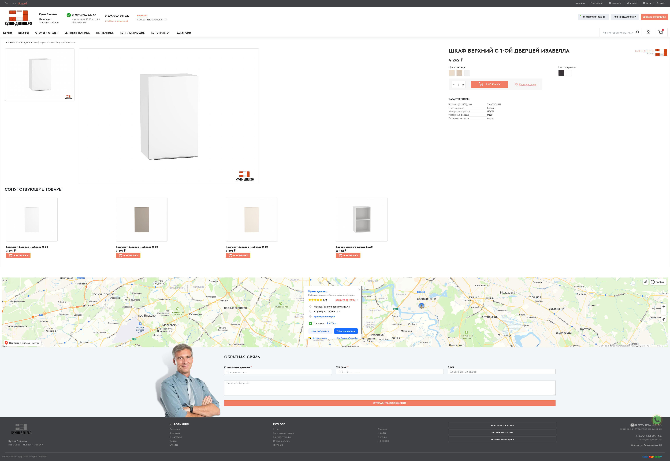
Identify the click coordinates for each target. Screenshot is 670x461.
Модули (25, 42)
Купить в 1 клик (528, 84)
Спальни (382, 429)
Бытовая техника (77, 32)
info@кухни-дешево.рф (116, 21)
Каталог (13, 42)
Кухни (7, 32)
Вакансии (184, 32)
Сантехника (105, 32)
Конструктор (160, 32)
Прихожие (383, 440)
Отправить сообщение (390, 403)
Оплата (647, 3)
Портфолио (597, 3)
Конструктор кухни (593, 17)
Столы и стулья (46, 32)
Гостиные (278, 444)
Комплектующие (132, 32)
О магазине (615, 3)
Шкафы (23, 32)
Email (451, 367)
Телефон (342, 367)
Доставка (632, 3)
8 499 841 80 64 (117, 16)
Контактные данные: (238, 367)
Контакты (580, 3)
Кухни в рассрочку (625, 17)
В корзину (20, 255)
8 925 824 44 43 (84, 15)
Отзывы (661, 3)
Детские (382, 437)
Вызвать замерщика (654, 17)
